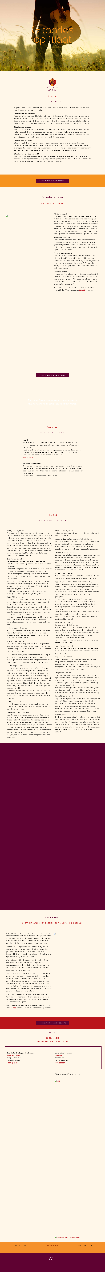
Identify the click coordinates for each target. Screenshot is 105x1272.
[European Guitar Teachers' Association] (77, 1157)
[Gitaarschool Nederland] (67, 1237)
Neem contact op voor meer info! (53, 375)
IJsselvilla (58, 1055)
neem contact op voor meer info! (53, 180)
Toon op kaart (12, 1063)
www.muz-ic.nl (28, 457)
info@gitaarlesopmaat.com (52, 1042)
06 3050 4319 (52, 1245)
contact (82, 290)
